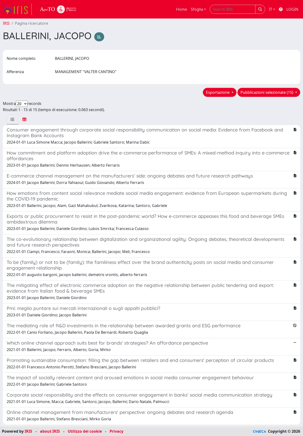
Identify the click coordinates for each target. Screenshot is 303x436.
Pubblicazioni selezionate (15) (267, 92)
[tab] (12, 119)
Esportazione (218, 92)
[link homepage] (17, 9)
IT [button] (270, 9)
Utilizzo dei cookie (85, 431)
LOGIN (292, 9)
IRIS (6, 23)
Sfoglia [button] (197, 9)
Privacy (116, 431)
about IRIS (50, 431)
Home (181, 9)
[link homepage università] (58, 9)
